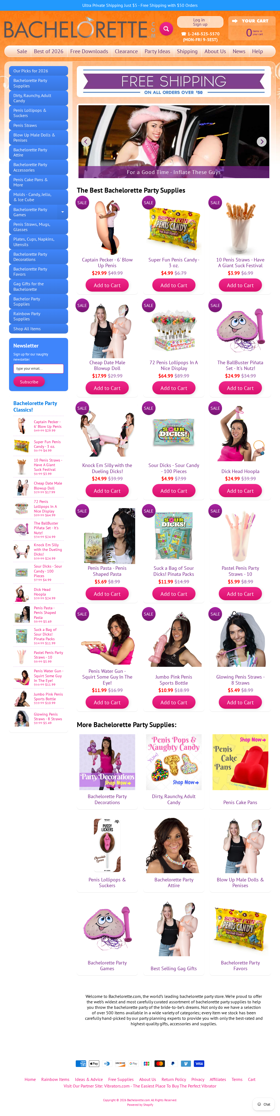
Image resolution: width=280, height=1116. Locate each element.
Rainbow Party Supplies (26, 316)
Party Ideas (157, 51)
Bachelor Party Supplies (26, 301)
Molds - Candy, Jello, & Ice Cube (32, 197)
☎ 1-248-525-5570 (200, 33)
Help (257, 51)
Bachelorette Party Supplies (30, 83)
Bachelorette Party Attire (30, 152)
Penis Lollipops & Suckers (29, 112)
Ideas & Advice (89, 1079)
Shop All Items (27, 328)
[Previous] (86, 142)
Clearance (126, 51)
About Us (215, 51)
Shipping (187, 51)
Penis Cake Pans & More (30, 182)
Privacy (197, 1079)
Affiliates (218, 1079)
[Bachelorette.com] (79, 27)
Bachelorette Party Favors (30, 271)
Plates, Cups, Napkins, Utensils (33, 241)
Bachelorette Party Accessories (30, 167)
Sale (22, 51)
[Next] (262, 142)
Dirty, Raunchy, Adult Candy (32, 98)
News (239, 51)
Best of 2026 (48, 51)
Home (30, 1079)
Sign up (200, 24)
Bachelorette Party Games (40, 212)
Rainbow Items (55, 1079)
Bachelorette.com (138, 1100)
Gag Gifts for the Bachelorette (28, 286)
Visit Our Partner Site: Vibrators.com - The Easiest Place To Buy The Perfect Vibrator (140, 1086)
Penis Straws (25, 125)
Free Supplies (121, 1079)
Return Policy (174, 1079)
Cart (251, 1079)
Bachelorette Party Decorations (30, 256)
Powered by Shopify (140, 1105)
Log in (199, 20)
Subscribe (29, 382)
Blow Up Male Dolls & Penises (34, 137)
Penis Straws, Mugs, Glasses (31, 226)
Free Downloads (89, 51)
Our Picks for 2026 (30, 70)
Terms (237, 1079)
